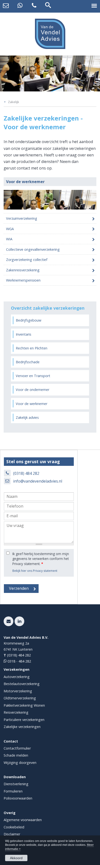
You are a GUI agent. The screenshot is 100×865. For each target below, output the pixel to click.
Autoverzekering (17, 676)
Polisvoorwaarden (18, 798)
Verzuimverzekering (21, 218)
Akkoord (16, 858)
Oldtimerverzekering (20, 698)
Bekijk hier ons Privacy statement (34, 571)
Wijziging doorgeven (20, 762)
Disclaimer (12, 834)
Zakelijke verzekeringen (22, 726)
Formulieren (13, 791)
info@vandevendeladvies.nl (37, 481)
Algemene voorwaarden (23, 819)
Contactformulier (17, 748)
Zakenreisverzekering (23, 270)
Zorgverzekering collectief (26, 259)
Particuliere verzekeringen (24, 719)
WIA (9, 239)
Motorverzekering (18, 691)
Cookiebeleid (14, 827)
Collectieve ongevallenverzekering (33, 249)
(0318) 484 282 (26, 473)
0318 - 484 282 (19, 661)
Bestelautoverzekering (22, 683)
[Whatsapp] (20, 5)
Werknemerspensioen (23, 280)
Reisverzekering (16, 712)
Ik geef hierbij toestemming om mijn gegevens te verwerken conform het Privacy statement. (40, 558)
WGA (10, 228)
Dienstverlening (16, 784)
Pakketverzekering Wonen (24, 705)
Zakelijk (13, 102)
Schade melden (16, 755)
